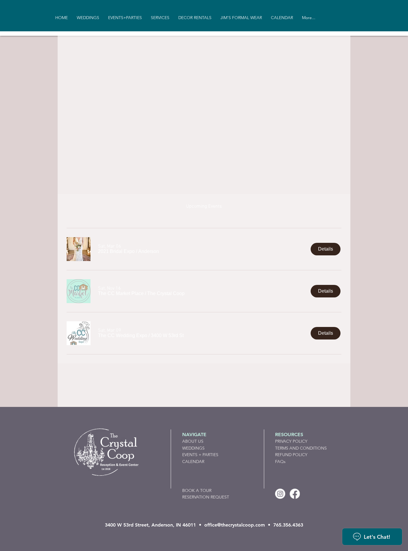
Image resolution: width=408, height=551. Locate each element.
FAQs (280, 461)
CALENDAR (193, 461)
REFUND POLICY (291, 454)
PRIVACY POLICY (291, 441)
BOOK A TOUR (196, 490)
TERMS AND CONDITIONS (301, 448)
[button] (116, 251)
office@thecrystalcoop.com (234, 525)
